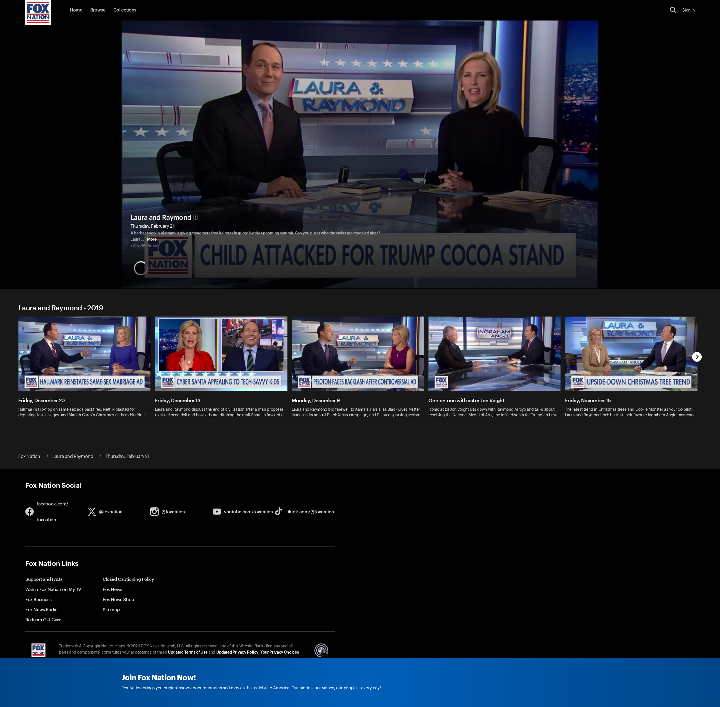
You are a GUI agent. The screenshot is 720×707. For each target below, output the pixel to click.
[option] (86, 371)
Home (76, 10)
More (151, 239)
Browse (97, 10)
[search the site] (673, 10)
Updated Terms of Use (187, 652)
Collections (124, 10)
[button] (673, 10)
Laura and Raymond (160, 217)
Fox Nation (29, 456)
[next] (697, 357)
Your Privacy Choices (279, 652)
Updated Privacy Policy (237, 652)
